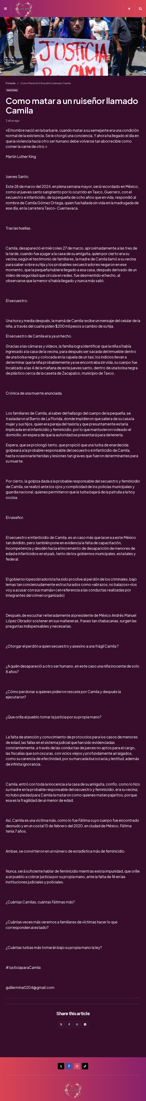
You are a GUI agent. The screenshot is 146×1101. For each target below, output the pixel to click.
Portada (10, 83)
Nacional (12, 90)
